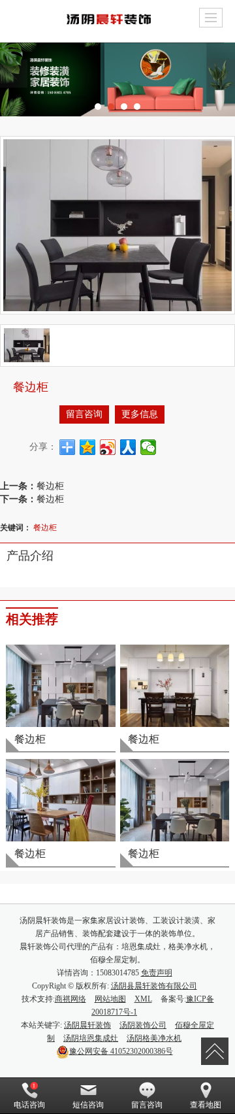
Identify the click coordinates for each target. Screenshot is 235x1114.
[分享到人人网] (128, 447)
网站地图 (110, 999)
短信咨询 (88, 1104)
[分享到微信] (148, 447)
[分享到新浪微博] (108, 447)
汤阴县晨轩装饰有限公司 (154, 985)
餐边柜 (50, 485)
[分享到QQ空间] (88, 447)
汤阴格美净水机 (154, 1038)
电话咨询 (29, 1104)
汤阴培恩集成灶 (90, 1038)
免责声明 (156, 972)
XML (143, 999)
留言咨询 (84, 414)
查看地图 (205, 1104)
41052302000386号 (121, 1051)
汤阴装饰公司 (142, 1025)
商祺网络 (70, 999)
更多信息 (139, 414)
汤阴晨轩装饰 (87, 1025)
